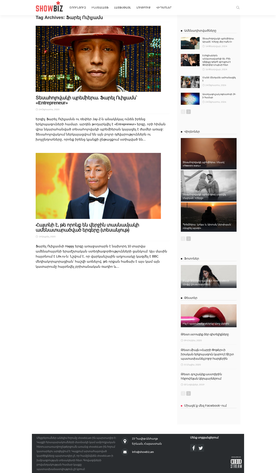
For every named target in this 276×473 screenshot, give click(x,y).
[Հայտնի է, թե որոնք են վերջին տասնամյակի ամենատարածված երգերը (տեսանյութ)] (98, 186)
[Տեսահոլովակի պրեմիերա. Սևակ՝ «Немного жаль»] (209, 153)
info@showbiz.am (143, 451)
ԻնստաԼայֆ (100, 7)
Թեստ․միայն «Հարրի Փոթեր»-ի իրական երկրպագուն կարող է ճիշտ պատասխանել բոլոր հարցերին (207, 354)
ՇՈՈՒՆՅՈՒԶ (77, 7)
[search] (238, 7)
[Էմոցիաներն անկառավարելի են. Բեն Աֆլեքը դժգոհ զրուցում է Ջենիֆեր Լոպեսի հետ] (190, 60)
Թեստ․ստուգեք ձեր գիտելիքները (205, 334)
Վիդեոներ (164, 7)
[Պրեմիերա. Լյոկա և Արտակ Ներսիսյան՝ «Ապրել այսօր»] (209, 217)
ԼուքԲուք (143, 7)
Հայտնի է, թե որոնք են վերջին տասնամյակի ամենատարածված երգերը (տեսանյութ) (87, 227)
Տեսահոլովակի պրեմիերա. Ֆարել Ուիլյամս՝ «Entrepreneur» (86, 100)
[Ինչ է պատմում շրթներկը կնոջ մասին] (209, 315)
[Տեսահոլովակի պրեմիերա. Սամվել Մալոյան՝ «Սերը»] (209, 186)
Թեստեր (190, 298)
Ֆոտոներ (191, 258)
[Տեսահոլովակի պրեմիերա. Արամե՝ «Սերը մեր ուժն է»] (190, 43)
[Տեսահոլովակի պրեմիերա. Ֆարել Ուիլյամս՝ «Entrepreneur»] (98, 59)
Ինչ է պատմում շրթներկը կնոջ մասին (206, 323)
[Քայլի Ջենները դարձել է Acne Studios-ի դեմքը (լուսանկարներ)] (209, 276)
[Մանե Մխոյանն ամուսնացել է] (190, 82)
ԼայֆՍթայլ (122, 7)
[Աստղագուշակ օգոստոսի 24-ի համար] (190, 99)
